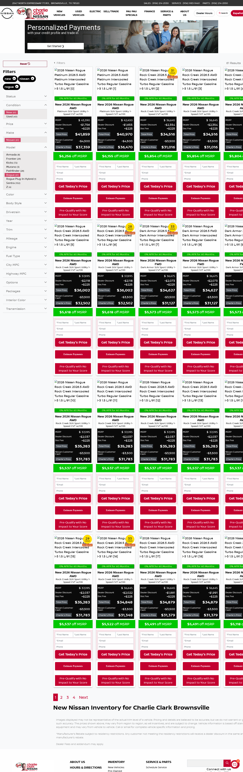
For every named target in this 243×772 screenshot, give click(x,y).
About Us (77, 762)
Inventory (116, 762)
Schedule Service (156, 767)
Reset (24, 64)
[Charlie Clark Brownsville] (24, 13)
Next (83, 697)
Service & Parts (158, 762)
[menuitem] (26, 112)
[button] (59, 13)
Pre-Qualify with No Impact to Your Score (73, 212)
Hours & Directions (86, 767)
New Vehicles (116, 767)
